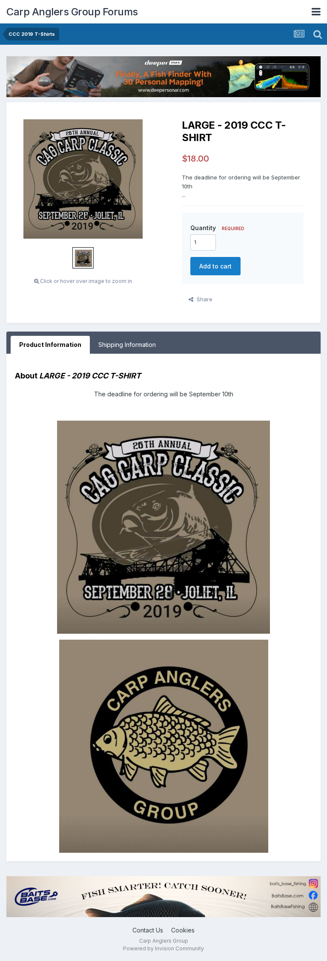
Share (202, 299)
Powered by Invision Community (163, 948)
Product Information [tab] (50, 344)
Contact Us (147, 930)
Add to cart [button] (215, 266)
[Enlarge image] (163, 526)
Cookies (183, 930)
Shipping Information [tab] (127, 344)
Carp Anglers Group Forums (72, 12)
